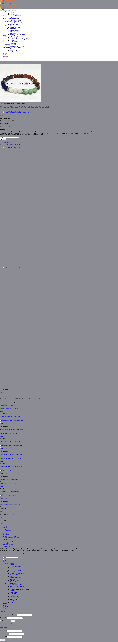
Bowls (11, 17)
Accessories (6, 539)
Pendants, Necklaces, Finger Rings (20, 39)
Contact (5, 56)
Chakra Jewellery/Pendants (14, 21)
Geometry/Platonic (15, 24)
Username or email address (8, 615)
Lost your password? (6, 624)
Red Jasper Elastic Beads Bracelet (10, 479)
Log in (12, 621)
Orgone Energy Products (17, 36)
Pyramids (9, 44)
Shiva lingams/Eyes (15, 47)
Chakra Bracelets (20, 103)
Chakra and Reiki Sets (16, 20)
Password (3, 618)
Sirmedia (26, 553)
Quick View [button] (3, 411)
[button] (5, 16)
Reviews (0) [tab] (6, 389)
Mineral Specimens (11, 33)
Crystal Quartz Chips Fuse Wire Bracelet (11, 429)
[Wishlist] (0, 422)
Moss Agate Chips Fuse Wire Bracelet (11, 466)
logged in (10, 402)
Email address (4, 634)
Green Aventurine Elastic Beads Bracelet (11, 441)
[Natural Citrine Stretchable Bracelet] (11, 111)
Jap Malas (12, 28)
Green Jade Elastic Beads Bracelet (10, 504)
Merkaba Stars (14, 31)
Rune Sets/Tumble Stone (17, 46)
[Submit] (3, 559)
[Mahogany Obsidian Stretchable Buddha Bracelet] (17, 112)
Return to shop (7, 47)
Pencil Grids (13, 37)
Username (3, 631)
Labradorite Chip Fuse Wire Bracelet (10, 491)
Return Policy (7, 530)
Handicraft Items (14, 26)
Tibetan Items (13, 49)
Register (2, 639)
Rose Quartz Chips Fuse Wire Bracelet (11, 454)
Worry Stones (13, 50)
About (5, 53)
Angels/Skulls (10, 13)
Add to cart (3, 139)
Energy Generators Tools (17, 23)
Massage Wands (14, 30)
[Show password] (22, 618)
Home (5, 10)
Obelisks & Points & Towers (17, 34)
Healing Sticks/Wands (16, 27)
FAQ (4, 529)
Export (5, 527)
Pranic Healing (14, 41)
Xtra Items (12, 52)
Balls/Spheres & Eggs (16, 15)
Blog (4, 54)
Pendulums (13, 40)
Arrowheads (13, 14)
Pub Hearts (13, 43)
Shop (5, 11)
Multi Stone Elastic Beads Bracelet (10, 416)
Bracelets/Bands (14, 18)
